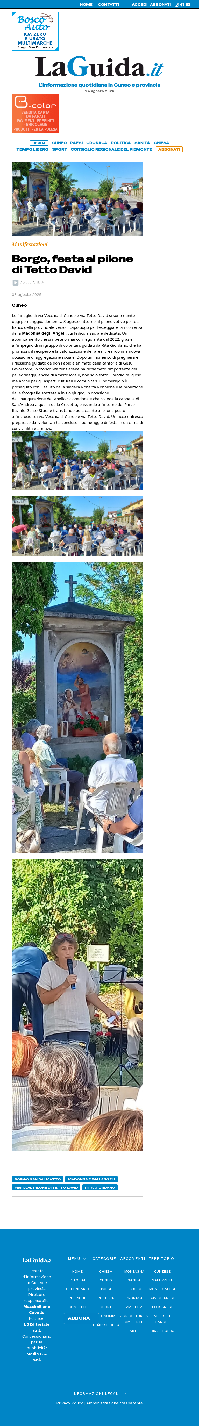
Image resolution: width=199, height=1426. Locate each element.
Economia (105, 1316)
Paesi (106, 1289)
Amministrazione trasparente (114, 1403)
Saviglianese (162, 1298)
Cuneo (106, 1280)
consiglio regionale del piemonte (111, 149)
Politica (106, 1298)
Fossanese (162, 1307)
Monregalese (162, 1289)
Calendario (77, 1289)
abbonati (160, 5)
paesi (76, 143)
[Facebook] (182, 5)
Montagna (134, 1271)
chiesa (161, 143)
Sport (106, 1307)
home (86, 5)
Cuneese (162, 1271)
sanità (142, 143)
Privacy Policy (69, 1403)
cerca (39, 143)
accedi (139, 5)
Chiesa (105, 1271)
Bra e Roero (162, 1331)
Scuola (134, 1289)
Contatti (77, 1307)
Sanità (134, 1280)
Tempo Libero (105, 1325)
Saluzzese (162, 1280)
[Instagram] (177, 5)
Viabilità (134, 1307)
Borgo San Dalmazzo (38, 1179)
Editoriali (77, 1280)
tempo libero (32, 149)
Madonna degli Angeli (91, 1179)
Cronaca (134, 1298)
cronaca (96, 143)
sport (59, 149)
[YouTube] (188, 5)
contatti (108, 5)
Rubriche (77, 1298)
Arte (134, 1331)
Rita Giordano (100, 1187)
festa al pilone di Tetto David (46, 1187)
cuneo (59, 143)
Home (77, 1271)
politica (121, 143)
